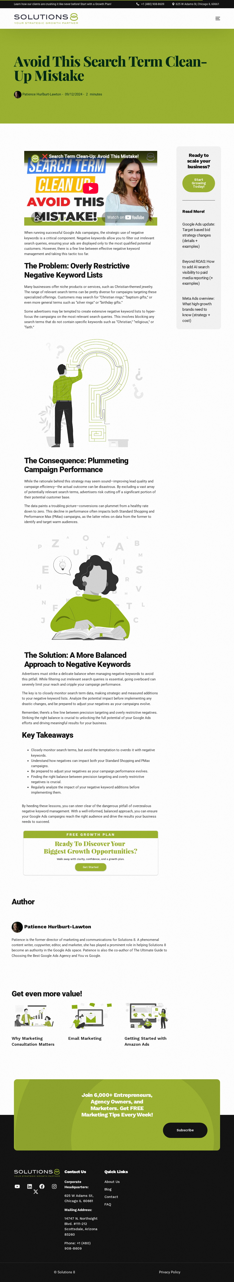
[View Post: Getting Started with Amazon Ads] (147, 1016)
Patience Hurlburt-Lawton (41, 94)
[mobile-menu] (214, 18)
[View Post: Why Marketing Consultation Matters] (34, 1016)
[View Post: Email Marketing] (90, 1016)
